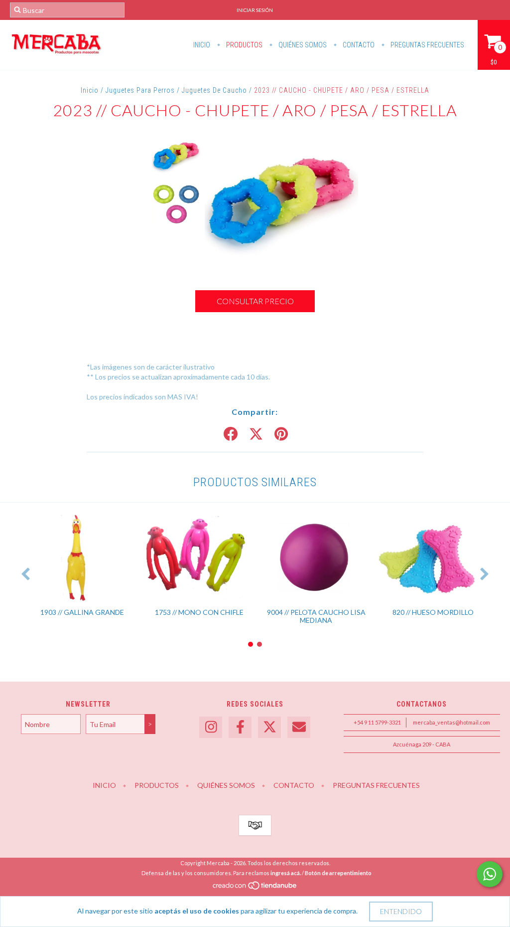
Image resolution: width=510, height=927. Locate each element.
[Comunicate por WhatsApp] (490, 874)
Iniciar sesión (255, 10)
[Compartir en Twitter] (256, 434)
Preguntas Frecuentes (426, 45)
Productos (243, 45)
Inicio (201, 45)
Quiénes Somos (302, 45)
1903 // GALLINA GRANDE (82, 612)
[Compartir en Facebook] (231, 434)
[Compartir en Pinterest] (281, 434)
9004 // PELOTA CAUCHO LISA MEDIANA (316, 616)
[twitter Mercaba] (269, 727)
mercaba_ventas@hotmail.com (451, 722)
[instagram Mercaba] (210, 727)
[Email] (298, 727)
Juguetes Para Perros (140, 90)
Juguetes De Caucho (214, 90)
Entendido (401, 911)
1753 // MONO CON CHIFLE (199, 612)
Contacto (358, 45)
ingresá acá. (285, 873)
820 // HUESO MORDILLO (433, 612)
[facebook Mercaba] (240, 727)
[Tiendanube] (255, 888)
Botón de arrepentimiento (338, 873)
